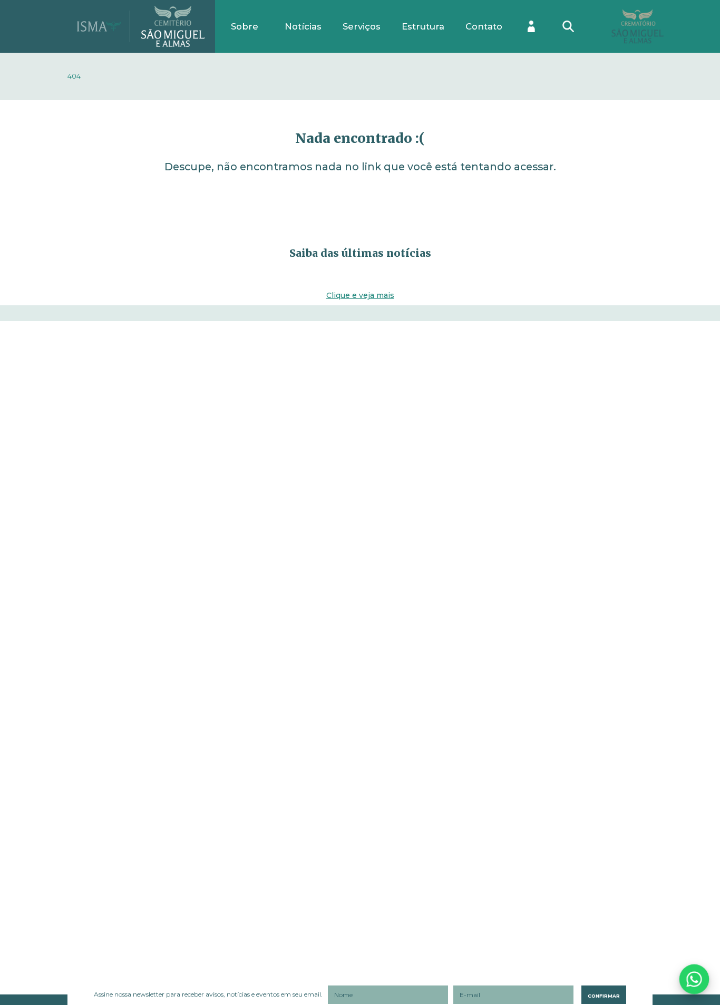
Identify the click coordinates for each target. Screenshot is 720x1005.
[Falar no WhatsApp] (694, 979)
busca (566, 17)
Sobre (244, 26)
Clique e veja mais (360, 295)
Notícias (303, 26)
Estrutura (423, 26)
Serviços (362, 26)
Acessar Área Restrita (531, 26)
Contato (483, 26)
